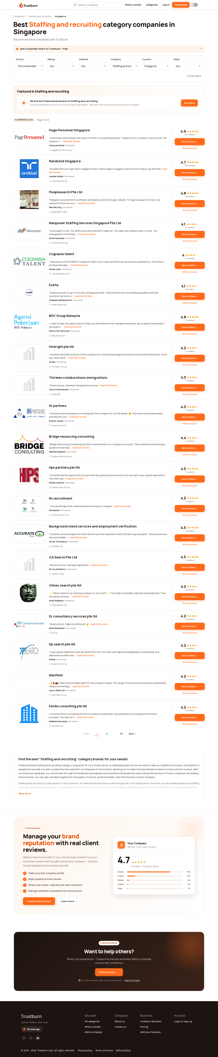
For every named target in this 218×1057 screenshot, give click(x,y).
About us (120, 1021)
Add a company (93, 1032)
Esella (53, 285)
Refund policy (123, 1050)
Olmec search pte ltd (65, 585)
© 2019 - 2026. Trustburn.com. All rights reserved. (48, 1050)
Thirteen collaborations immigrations (78, 377)
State (177, 59)
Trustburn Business (150, 1021)
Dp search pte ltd (62, 644)
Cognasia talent (61, 254)
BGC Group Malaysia (64, 316)
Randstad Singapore (65, 161)
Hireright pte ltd (61, 346)
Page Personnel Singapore (69, 130)
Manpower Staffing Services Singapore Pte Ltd (85, 223)
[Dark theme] (194, 5)
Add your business (150, 1032)
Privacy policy (85, 1050)
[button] (30, 66)
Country (146, 59)
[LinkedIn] (38, 1038)
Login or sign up (183, 1021)
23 (121, 733)
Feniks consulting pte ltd (68, 706)
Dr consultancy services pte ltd (73, 616)
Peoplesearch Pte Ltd (65, 192)
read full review (71, 141)
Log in (165, 4)
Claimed (83, 59)
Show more (25, 793)
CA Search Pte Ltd (63, 557)
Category (116, 59)
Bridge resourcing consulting (71, 436)
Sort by (20, 59)
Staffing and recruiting (39, 16)
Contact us (120, 1026)
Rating (51, 59)
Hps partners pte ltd (64, 467)
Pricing (144, 1026)
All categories (92, 1021)
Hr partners (58, 405)
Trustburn (31, 1016)
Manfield (56, 675)
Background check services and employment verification (93, 526)
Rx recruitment (60, 498)
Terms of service (104, 1050)
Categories (152, 4)
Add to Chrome (132, 980)
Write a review (133, 4)
